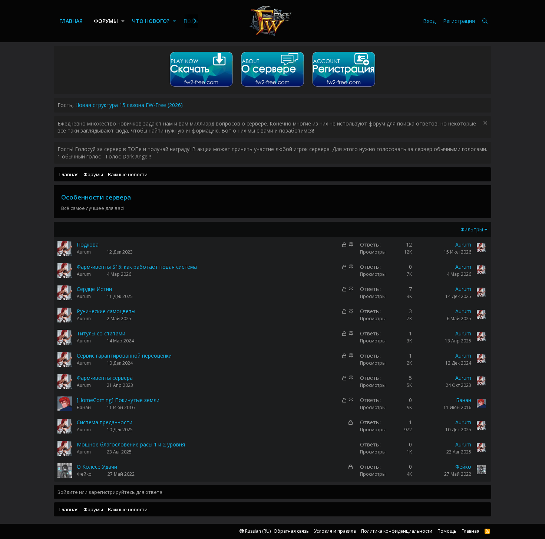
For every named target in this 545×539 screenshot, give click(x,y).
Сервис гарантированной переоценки (124, 355)
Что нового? (150, 20)
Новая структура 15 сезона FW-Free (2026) (129, 104)
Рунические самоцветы (106, 311)
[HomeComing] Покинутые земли (118, 400)
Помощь (446, 531)
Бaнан (84, 407)
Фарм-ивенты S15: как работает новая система (137, 266)
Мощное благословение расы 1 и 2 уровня (131, 444)
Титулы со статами (101, 333)
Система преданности (104, 422)
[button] (122, 21)
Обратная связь (291, 531)
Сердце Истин (94, 288)
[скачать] (201, 86)
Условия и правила (335, 531)
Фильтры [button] (471, 229)
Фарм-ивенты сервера (105, 377)
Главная (71, 20)
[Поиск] (485, 21)
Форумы (106, 20)
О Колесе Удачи (97, 466)
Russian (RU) (257, 531)
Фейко (84, 474)
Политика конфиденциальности (396, 531)
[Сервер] (272, 86)
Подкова (88, 244)
